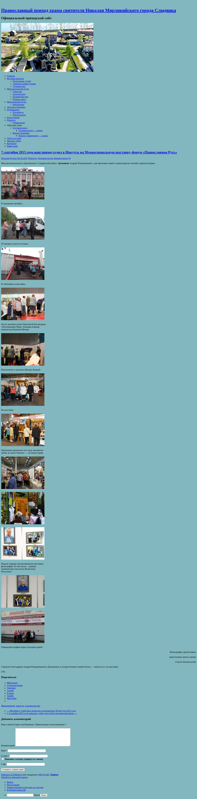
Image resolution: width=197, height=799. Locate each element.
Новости (11, 120)
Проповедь (18, 112)
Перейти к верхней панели (14, 777)
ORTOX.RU (44, 774)
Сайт (3, 764)
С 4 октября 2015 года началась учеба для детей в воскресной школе (42, 713)
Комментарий (8, 745)
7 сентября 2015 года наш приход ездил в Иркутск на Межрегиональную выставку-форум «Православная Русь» (89, 152)
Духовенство (19, 86)
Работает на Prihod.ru (11, 774)
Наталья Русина (9, 158)
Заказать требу (14, 141)
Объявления (19, 122)
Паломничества (20, 97)
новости (20, 706)
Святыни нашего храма (24, 84)
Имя (4, 750)
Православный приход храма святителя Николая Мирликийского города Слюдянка (88, 10)
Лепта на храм (14, 138)
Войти (54, 774)
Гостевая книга (20, 128)
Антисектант (19, 94)
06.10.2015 (22, 158)
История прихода (15, 78)
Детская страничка (16, 107)
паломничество (32, 706)
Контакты (12, 143)
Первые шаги (19, 99)
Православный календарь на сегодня (25, 787)
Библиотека (18, 104)
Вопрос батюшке (21, 133)
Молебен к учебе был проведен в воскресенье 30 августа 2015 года (41, 711)
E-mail (5, 756)
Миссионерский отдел (18, 89)
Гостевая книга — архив (30, 130)
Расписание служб (22, 81)
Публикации (13, 109)
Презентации (19, 115)
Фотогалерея (13, 117)
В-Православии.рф (16, 790)
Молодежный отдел (16, 102)
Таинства (17, 91)
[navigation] (98, 789)
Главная (11, 76)
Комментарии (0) (62, 158)
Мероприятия (8, 706)
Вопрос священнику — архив (33, 135)
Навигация (12, 146)
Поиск (37, 795)
